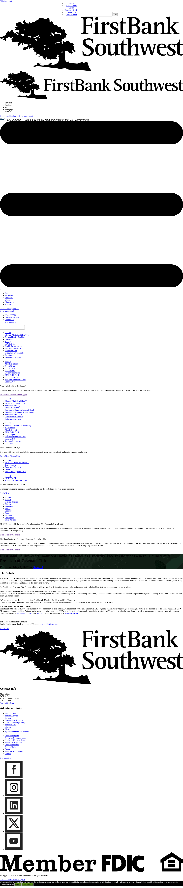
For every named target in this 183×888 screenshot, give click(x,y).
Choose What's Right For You (17, 335)
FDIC (7, 729)
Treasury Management (14, 441)
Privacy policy (27, 884)
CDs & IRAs (10, 344)
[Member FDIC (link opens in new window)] (91, 871)
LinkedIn (29, 613)
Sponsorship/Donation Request (17, 731)
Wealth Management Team (15, 472)
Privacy (8, 718)
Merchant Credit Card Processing (18, 425)
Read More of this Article (10, 535)
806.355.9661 (5, 880)
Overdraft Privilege (12, 373)
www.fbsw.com (71, 613)
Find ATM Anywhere (13, 742)
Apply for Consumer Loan (15, 738)
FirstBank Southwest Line (15, 379)
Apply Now (4, 493)
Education (9, 513)
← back (8, 333)
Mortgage (9, 109)
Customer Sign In (12, 736)
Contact (8, 469)
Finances (8, 504)
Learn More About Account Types (13, 394)
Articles (8, 112)
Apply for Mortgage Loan (15, 740)
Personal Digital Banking (15, 337)
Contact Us (71, 12)
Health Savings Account (14, 346)
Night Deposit (10, 434)
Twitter (39, 613)
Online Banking (11, 368)
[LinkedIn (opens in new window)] (14, 813)
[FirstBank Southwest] (91, 683)
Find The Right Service (14, 751)
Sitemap (8, 727)
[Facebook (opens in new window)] (14, 778)
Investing (8, 515)
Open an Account (26, 116)
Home (71, 3)
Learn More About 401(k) (10, 456)
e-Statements (10, 371)
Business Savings (12, 408)
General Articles (11, 502)
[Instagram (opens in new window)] (14, 796)
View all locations (7, 703)
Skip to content (6, 1)
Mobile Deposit (11, 430)
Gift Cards (9, 443)
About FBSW (71, 5)
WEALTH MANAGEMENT (17, 463)
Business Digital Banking (15, 403)
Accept (17, 884)
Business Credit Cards (13, 414)
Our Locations (71, 14)
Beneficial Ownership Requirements (19, 412)
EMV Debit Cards (12, 375)
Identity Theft (10, 713)
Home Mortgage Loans (14, 348)
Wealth (7, 107)
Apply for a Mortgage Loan (16, 480)
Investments (9, 355)
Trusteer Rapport (11, 716)
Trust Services (10, 465)
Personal (8, 103)
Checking (9, 339)
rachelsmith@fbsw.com (48, 624)
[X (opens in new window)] (14, 831)
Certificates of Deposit (14, 417)
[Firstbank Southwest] (91, 70)
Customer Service (71, 10)
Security (8, 511)
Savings (8, 342)
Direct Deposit (10, 366)
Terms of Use (10, 725)
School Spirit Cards (12, 377)
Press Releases (10, 520)
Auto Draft (9, 423)
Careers (71, 8)
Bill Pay (8, 362)
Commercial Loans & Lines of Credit (19, 410)
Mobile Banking (11, 364)
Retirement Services (13, 357)
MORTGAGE (10, 478)
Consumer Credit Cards (14, 353)
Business (8, 105)
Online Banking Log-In (9, 116)
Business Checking (12, 405)
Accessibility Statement (14, 720)
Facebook (21, 613)
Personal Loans (11, 351)
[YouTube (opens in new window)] (14, 849)
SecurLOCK (10, 382)
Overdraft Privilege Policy (15, 722)
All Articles (4, 629)
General (38, 567)
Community (9, 518)
